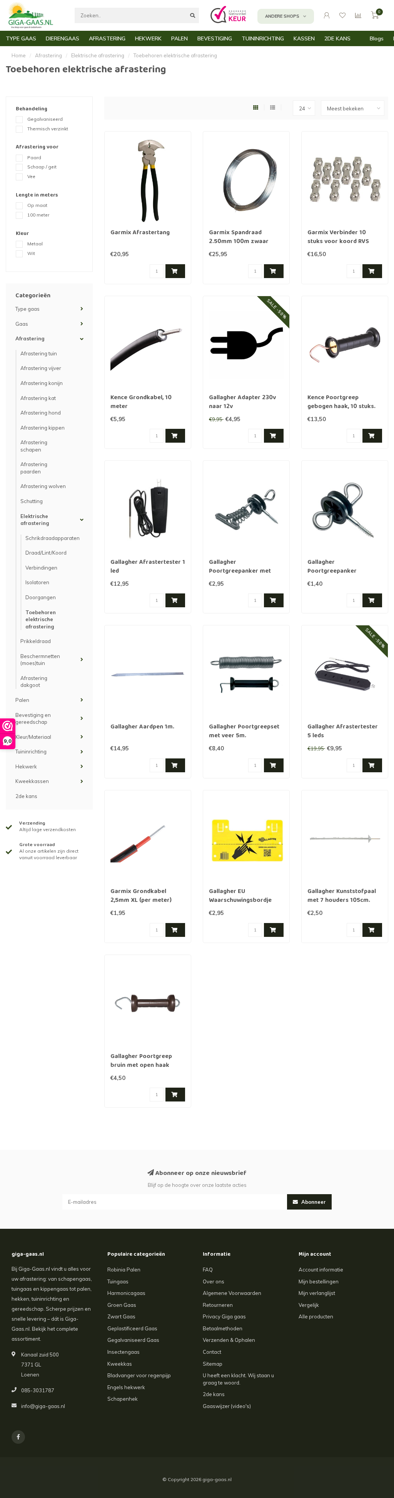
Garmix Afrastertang (140, 233)
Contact (212, 1352)
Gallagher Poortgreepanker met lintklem (240, 571)
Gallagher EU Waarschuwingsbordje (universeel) (240, 900)
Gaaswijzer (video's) (227, 1406)
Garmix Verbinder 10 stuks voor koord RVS (338, 237)
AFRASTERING (107, 38)
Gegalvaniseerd (45, 119)
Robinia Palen (123, 1269)
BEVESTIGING (214, 38)
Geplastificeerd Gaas (132, 1328)
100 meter (38, 215)
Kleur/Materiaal (33, 737)
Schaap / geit (42, 167)
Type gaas (27, 309)
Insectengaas (123, 1352)
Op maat (37, 205)
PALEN (179, 38)
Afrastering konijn (41, 383)
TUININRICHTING (263, 38)
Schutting (31, 501)
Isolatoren (37, 582)
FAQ (208, 1269)
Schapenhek (122, 1399)
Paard (34, 157)
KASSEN (304, 38)
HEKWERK (148, 38)
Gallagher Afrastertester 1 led (147, 567)
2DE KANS (337, 38)
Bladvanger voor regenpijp (139, 1375)
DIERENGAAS (62, 38)
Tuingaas (118, 1281)
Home (19, 55)
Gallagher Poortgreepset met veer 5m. (244, 732)
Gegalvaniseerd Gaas (133, 1340)
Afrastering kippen (42, 428)
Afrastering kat (38, 398)
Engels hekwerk (126, 1387)
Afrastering (29, 338)
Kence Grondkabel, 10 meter (141, 402)
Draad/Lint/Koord (46, 553)
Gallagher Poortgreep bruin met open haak (141, 1061)
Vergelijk (309, 1305)
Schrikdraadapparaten (52, 538)
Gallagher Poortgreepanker (332, 567)
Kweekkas (119, 1364)
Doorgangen (40, 597)
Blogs (377, 38)
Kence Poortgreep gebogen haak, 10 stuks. (341, 402)
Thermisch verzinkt (47, 129)
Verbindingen (41, 568)
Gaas (21, 324)
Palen (22, 700)
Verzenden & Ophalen (229, 1340)
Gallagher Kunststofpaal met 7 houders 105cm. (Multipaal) (341, 900)
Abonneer (313, 1202)
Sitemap (212, 1364)
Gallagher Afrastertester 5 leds (342, 732)
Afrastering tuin (38, 353)
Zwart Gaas (121, 1316)
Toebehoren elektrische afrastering (40, 619)
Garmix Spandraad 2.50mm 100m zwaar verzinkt (239, 242)
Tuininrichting (31, 751)
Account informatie (321, 1269)
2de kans (26, 796)
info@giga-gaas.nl (43, 1406)
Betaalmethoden (222, 1328)
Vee (31, 176)
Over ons (213, 1281)
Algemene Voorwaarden (232, 1293)
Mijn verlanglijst (317, 1293)
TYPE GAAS (21, 38)
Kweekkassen (32, 781)
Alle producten (316, 1316)
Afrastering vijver (40, 368)
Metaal (35, 244)
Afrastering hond (40, 413)
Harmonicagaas (126, 1293)
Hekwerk (26, 766)
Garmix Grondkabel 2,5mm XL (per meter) (141, 896)
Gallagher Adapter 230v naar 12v (242, 402)
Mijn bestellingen (319, 1281)
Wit (31, 253)
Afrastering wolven (43, 486)
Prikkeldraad (35, 641)
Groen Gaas (121, 1305)
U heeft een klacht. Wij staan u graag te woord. (238, 1379)
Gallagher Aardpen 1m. (142, 727)
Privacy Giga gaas (224, 1316)
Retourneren (218, 1305)
